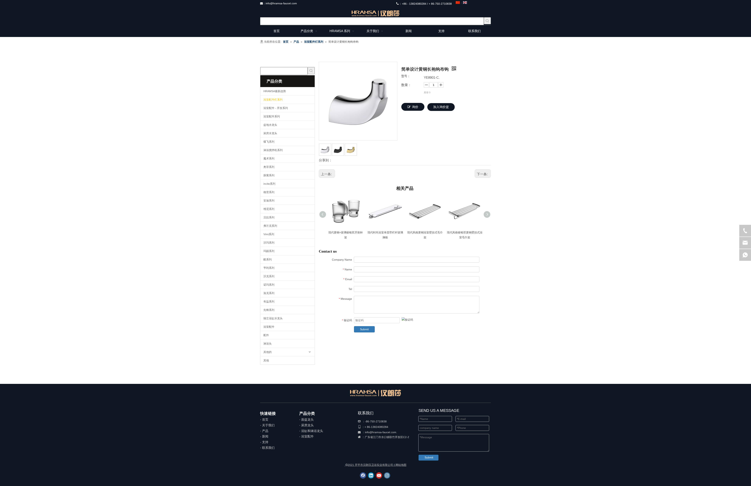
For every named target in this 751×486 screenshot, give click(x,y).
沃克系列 (268, 276)
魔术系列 (268, 158)
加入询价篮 (441, 107)
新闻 (265, 436)
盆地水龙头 (270, 124)
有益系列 (268, 301)
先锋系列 (268, 309)
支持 (265, 442)
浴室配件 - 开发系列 (275, 108)
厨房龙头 (307, 425)
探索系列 (268, 175)
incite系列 (269, 183)
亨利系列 (268, 267)
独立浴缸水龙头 (273, 318)
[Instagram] (387, 475)
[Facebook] (363, 475)
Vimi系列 (268, 234)
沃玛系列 (268, 242)
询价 (415, 107)
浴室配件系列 (271, 116)
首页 (265, 419)
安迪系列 (268, 200)
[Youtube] (379, 475)
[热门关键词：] (487, 20)
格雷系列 (268, 192)
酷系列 (267, 259)
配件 (266, 335)
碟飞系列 (268, 141)
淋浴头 (267, 343)
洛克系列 (268, 293)
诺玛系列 (268, 284)
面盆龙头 (307, 419)
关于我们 (268, 425)
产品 (265, 431)
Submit (364, 329)
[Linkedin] (371, 475)
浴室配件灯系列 (273, 99)
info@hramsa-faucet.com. (381, 432)
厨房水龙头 (270, 133)
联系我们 (268, 447)
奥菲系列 (268, 166)
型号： (405, 76)
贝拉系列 (268, 217)
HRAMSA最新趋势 (274, 91)
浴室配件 (268, 326)
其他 (266, 360)
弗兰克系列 (270, 225)
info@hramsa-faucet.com (281, 3)
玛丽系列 (268, 251)
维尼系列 (268, 209)
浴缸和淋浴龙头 (312, 431)
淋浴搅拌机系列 (273, 150)
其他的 (267, 352)
